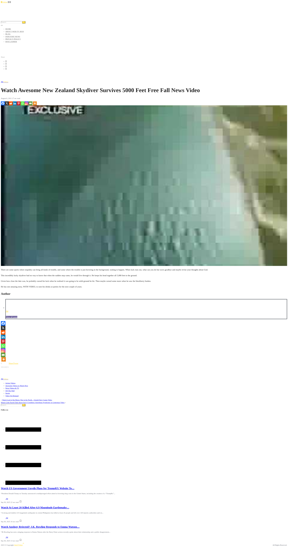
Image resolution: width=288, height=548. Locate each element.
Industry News (12, 37)
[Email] (30, 103)
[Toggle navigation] (2, 25)
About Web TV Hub (14, 31)
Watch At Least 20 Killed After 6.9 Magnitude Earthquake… (35, 507)
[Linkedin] (15, 103)
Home (8, 29)
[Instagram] (26, 103)
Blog (8, 34)
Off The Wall (10, 391)
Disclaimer (11, 42)
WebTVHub (18, 545)
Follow (4, 2)
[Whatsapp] (23, 103)
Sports (7, 393)
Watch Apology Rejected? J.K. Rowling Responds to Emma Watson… (40, 526)
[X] (7, 103)
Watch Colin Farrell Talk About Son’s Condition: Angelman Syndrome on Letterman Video (33, 402)
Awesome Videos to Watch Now (16, 386)
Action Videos (10, 383)
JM (4, 82)
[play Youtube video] (144, 185)
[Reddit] (11, 103)
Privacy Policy (13, 39)
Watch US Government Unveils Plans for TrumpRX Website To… (37, 488)
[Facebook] (3, 103)
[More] (34, 103)
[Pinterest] (19, 103)
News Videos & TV (12, 388)
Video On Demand (12, 396)
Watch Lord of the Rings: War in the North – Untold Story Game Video (27, 400)
